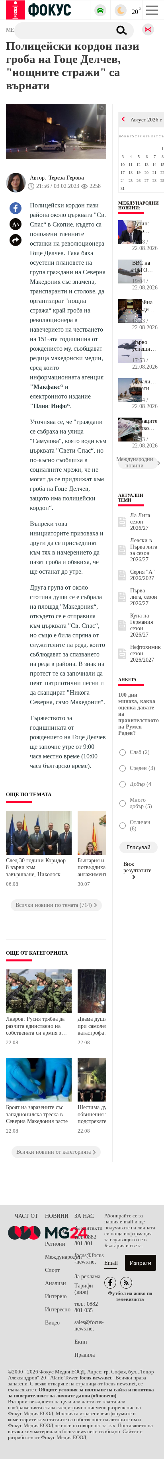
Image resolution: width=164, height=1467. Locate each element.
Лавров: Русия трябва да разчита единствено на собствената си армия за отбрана (35, 1027)
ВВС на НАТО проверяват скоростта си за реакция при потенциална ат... (145, 266)
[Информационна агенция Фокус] (110, 1283)
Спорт (52, 1270)
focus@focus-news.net (88, 1258)
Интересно (57, 1310)
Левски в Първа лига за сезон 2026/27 (143, 550)
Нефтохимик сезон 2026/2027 (145, 653)
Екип (80, 1342)
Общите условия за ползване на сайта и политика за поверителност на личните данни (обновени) (81, 1393)
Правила (84, 1355)
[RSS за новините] (126, 1283)
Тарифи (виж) (83, 1289)
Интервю (55, 1296)
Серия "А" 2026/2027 (142, 575)
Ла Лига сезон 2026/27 (140, 521)
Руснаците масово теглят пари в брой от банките (144, 425)
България (56, 1231)
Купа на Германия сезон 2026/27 (141, 625)
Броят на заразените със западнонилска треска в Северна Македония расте (37, 1114)
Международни (59, 1257)
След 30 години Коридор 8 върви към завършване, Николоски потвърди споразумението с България (36, 868)
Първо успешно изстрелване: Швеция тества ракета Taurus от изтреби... (145, 346)
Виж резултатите (137, 867)
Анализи (55, 1283)
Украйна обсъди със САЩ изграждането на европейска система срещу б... (145, 306)
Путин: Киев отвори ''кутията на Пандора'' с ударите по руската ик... (145, 227)
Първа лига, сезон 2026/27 (143, 597)
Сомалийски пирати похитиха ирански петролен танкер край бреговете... (145, 385)
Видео (52, 1323)
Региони (55, 1244)
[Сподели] (15, 240)
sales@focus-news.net (89, 1325)
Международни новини (138, 205)
